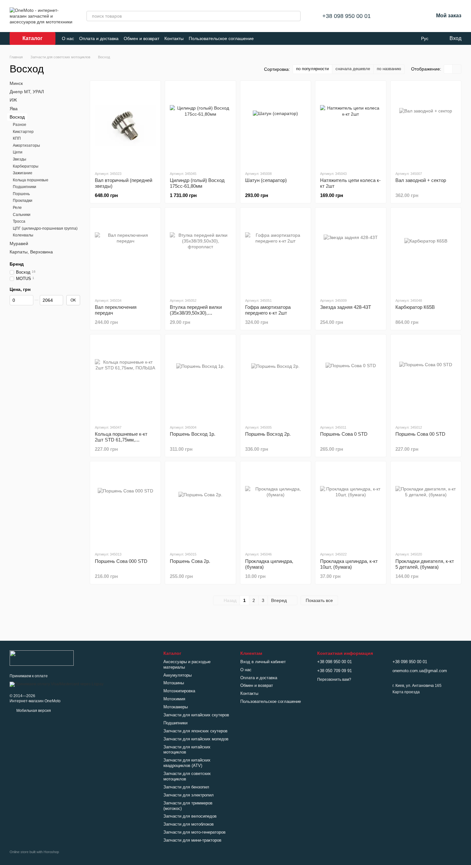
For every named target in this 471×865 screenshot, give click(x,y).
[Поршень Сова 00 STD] (425, 379)
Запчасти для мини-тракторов (192, 840)
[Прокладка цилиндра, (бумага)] (275, 506)
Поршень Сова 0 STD (344, 434)
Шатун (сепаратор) (266, 180)
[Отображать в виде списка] (457, 69)
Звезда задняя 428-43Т (345, 307)
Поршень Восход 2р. (268, 434)
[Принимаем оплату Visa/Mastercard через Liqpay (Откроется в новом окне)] (56, 684)
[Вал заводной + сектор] (425, 126)
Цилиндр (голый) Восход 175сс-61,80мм (197, 183)
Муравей (19, 243)
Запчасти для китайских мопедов (195, 739)
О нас (68, 38)
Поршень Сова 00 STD (420, 434)
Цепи (17, 152)
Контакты (174, 38)
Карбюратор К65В (415, 307)
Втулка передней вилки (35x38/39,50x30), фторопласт (196, 312)
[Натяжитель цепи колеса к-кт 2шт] (350, 126)
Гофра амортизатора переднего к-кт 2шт (268, 310)
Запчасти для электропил (188, 795)
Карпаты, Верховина (31, 251)
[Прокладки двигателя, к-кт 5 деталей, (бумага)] (425, 506)
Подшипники (24, 187)
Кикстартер (23, 131)
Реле (17, 207)
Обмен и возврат (141, 38)
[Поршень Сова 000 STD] (125, 506)
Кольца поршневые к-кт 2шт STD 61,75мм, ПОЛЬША (121, 439)
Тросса (19, 221)
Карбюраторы (25, 166)
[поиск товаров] (295, 16)
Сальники (21, 214)
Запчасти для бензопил (186, 787)
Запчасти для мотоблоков (188, 824)
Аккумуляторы (177, 675)
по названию (389, 68)
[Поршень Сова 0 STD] (350, 379)
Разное (19, 124)
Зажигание (22, 173)
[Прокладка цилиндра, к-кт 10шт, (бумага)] (350, 506)
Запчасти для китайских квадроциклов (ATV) (187, 763)
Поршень (21, 194)
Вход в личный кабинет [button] (263, 661)
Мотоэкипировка (179, 690)
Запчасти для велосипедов (190, 816)
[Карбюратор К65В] (425, 252)
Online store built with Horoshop (34, 852)
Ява (14, 108)
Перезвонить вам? (334, 679)
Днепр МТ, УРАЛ (27, 91)
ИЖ (13, 100)
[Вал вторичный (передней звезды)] (125, 126)
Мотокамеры (175, 706)
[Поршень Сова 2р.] (200, 506)
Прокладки (22, 200)
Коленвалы (23, 235)
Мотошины (173, 682)
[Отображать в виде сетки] (448, 69)
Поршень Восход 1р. (192, 434)
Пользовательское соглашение (221, 38)
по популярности (312, 68)
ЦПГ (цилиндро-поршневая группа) (45, 228)
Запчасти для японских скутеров (195, 731)
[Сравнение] (395, 16)
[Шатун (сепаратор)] (275, 126)
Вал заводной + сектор (420, 180)
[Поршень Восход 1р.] (200, 379)
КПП (17, 138)
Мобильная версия (33, 710)
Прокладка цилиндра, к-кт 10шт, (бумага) (349, 564)
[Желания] (412, 16)
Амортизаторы (26, 145)
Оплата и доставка (99, 38)
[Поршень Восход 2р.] (275, 379)
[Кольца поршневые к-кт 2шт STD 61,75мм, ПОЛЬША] (125, 379)
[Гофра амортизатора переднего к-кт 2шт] (275, 252)
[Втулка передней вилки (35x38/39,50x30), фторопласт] (200, 252)
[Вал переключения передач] (125, 252)
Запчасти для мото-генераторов (194, 832)
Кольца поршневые (30, 179)
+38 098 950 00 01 (346, 16)
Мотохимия (174, 698)
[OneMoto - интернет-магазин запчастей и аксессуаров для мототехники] (42, 657)
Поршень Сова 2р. (190, 561)
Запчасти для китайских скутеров (196, 715)
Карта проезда (406, 692)
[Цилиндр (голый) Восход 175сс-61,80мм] (200, 126)
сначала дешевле (352, 68)
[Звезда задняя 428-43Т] (350, 252)
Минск (16, 83)
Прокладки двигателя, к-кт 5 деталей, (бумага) (424, 564)
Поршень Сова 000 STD (121, 561)
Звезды (19, 159)
